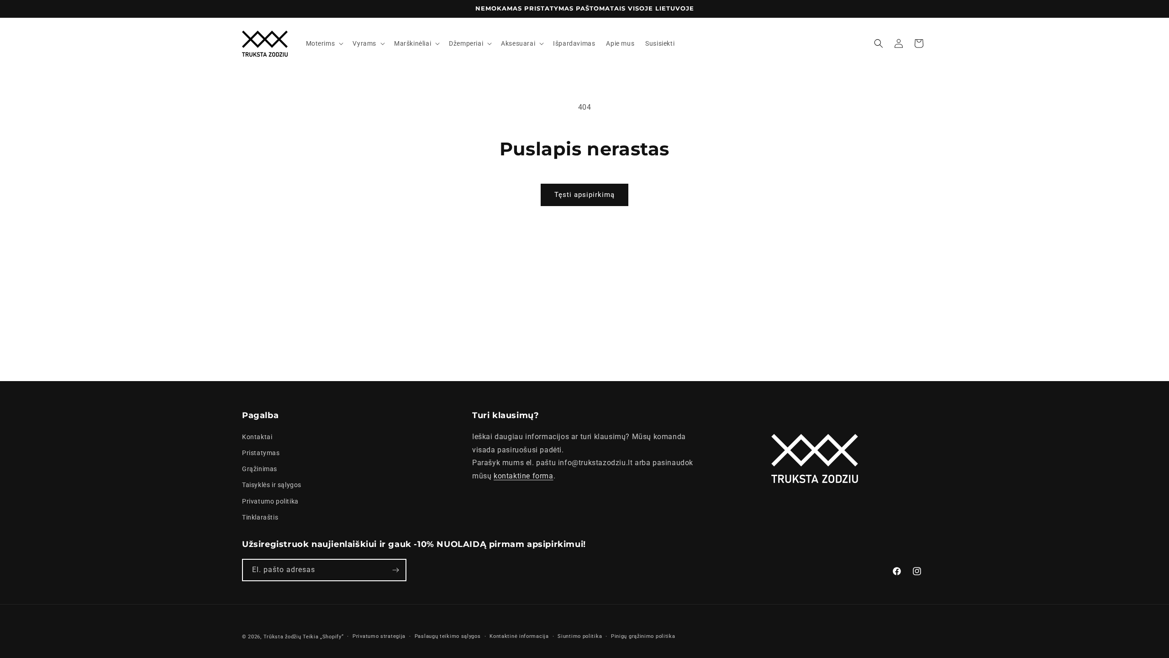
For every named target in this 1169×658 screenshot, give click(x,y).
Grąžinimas (259, 468)
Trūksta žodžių (282, 637)
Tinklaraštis (260, 517)
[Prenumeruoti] (395, 570)
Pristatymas (261, 452)
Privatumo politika (270, 501)
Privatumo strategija (379, 636)
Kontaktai (257, 436)
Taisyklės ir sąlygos (271, 484)
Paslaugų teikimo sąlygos (448, 636)
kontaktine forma (523, 476)
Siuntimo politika (580, 636)
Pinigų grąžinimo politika (643, 636)
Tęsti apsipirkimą (584, 195)
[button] (324, 43)
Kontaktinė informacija (519, 636)
